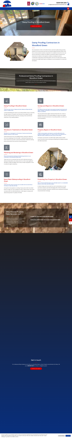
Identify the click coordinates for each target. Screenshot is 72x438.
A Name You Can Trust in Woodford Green (41, 216)
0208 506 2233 (61, 3)
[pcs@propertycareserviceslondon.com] (68, 4)
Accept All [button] (68, 435)
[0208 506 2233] (68, 3)
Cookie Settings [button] (61, 435)
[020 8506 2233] (70, 216)
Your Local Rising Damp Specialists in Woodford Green (45, 219)
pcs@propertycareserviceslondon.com (57, 4)
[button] (68, 9)
